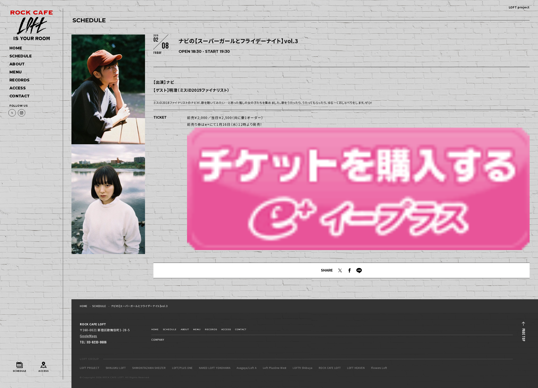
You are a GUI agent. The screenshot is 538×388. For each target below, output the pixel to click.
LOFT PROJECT (89, 368)
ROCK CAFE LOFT (330, 368)
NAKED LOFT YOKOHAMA (214, 368)
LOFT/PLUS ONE (182, 368)
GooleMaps (88, 336)
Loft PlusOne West (275, 368)
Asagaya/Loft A (246, 368)
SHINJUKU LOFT (116, 368)
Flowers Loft (379, 368)
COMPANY (157, 339)
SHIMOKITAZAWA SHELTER (149, 368)
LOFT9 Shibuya (302, 368)
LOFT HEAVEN (356, 368)
